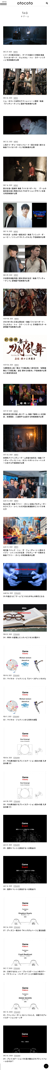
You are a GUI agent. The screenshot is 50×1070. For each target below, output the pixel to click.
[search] (47, 3)
